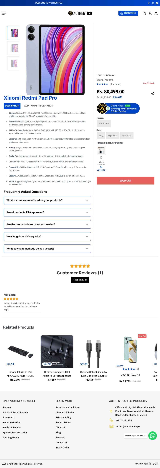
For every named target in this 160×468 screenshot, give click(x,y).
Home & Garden (11, 422)
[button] (144, 13)
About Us (61, 427)
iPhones (6, 407)
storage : (100, 118)
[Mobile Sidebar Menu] (5, 13)
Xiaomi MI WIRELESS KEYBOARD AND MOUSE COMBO (16, 376)
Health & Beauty (11, 427)
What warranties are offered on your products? (34, 200)
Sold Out (125, 180)
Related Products (18, 327)
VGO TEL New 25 (126, 375)
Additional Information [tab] (38, 105)
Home (99, 75)
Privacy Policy (63, 417)
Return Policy (63, 422)
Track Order (62, 447)
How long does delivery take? (24, 236)
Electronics (110, 75)
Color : (99, 130)
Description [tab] (12, 105)
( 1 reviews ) (115, 84)
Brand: (105, 79)
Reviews (60, 437)
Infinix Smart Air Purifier (110, 142)
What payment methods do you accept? (30, 248)
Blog (58, 432)
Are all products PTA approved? (25, 212)
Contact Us (62, 442)
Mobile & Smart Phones (15, 412)
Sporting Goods (10, 437)
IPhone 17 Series (65, 412)
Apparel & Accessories (14, 432)
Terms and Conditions (68, 407)
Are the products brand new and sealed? (30, 224)
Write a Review (80, 279)
